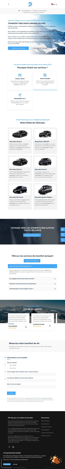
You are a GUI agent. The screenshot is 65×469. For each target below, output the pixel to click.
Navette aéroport (45, 421)
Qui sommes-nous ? (46, 435)
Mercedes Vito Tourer (16, 197)
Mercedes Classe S (16, 141)
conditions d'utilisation (47, 398)
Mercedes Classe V (41, 169)
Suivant (11, 393)
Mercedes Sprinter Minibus (43, 197)
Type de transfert (12, 362)
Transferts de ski (45, 424)
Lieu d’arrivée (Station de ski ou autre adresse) (20, 378)
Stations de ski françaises (40, 10)
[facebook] (9, 447)
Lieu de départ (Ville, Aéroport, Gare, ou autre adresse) (22, 371)
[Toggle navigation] (8, 4)
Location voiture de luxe (47, 432)
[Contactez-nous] (63, 235)
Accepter (7, 464)
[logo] (30, 4)
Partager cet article (40, 48)
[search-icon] (56, 4)
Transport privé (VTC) (46, 426)
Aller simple (13, 365)
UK (54, 4)
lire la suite (13, 323)
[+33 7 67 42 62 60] (63, 240)
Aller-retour (13, 368)
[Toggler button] (55, 266)
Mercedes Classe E (16, 169)
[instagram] (13, 447)
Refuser (15, 464)
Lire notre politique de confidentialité (19, 459)
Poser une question (32, 260)
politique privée (29, 398)
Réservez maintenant (32, 235)
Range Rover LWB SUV (42, 141)
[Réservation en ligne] (63, 229)
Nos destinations (26, 10)
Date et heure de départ (14, 384)
